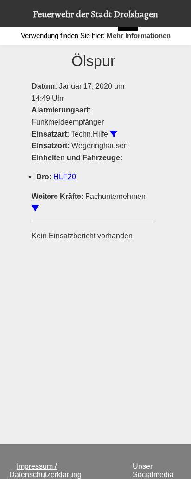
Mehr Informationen (139, 35)
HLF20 (64, 177)
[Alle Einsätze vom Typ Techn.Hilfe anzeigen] (113, 134)
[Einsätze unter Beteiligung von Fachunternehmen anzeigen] (35, 208)
